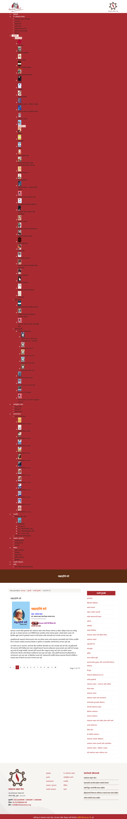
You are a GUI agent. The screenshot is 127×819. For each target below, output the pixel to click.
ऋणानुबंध (89, 648)
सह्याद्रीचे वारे (16, 598)
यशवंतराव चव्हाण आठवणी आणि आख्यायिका (99, 743)
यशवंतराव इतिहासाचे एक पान (95, 675)
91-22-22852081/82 (20, 802)
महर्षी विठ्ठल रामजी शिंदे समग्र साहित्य (94, 788)
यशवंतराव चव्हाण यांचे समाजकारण (96, 698)
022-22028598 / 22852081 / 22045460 (27, 800)
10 (48, 667)
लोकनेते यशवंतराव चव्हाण (94, 707)
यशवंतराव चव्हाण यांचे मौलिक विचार (97, 635)
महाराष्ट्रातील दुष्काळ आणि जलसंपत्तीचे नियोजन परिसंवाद (100, 664)
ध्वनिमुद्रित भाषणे (68, 777)
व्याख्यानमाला (50, 781)
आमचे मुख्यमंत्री (91, 679)
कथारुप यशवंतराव (92, 716)
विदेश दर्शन (90, 730)
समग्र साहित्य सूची (92, 658)
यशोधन (89, 621)
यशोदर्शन (89, 626)
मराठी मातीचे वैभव (92, 725)
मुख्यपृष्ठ (48, 773)
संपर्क (65, 789)
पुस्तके (48, 777)
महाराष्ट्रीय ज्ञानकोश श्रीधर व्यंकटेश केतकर (96, 783)
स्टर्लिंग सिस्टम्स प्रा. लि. (84, 817)
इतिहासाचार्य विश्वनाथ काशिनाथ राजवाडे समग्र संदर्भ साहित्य (101, 793)
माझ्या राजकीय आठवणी (93, 612)
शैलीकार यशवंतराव (92, 711)
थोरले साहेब (90, 689)
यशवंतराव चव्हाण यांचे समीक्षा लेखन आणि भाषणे (100, 720)
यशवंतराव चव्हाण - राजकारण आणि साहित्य (99, 684)
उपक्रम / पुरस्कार (51, 785)
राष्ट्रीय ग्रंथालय (51, 789)
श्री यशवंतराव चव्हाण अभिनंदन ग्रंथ (97, 752)
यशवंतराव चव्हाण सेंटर (90, 778)
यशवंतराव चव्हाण (91, 639)
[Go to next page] (52, 667)
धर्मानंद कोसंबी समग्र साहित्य (92, 798)
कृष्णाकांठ (89, 598)
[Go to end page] (55, 667)
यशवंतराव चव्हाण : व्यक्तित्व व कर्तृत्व (97, 748)
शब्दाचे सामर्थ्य (91, 607)
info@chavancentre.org (21, 805)
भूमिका (89, 653)
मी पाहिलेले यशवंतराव (93, 734)
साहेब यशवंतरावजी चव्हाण (94, 616)
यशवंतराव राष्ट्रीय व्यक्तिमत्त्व (95, 739)
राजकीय (66, 781)
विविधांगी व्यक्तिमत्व (92, 603)
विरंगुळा (89, 670)
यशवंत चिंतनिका (91, 630)
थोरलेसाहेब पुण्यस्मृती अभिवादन (96, 702)
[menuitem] (16, 14)
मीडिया (65, 785)
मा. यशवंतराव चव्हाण (69, 773)
